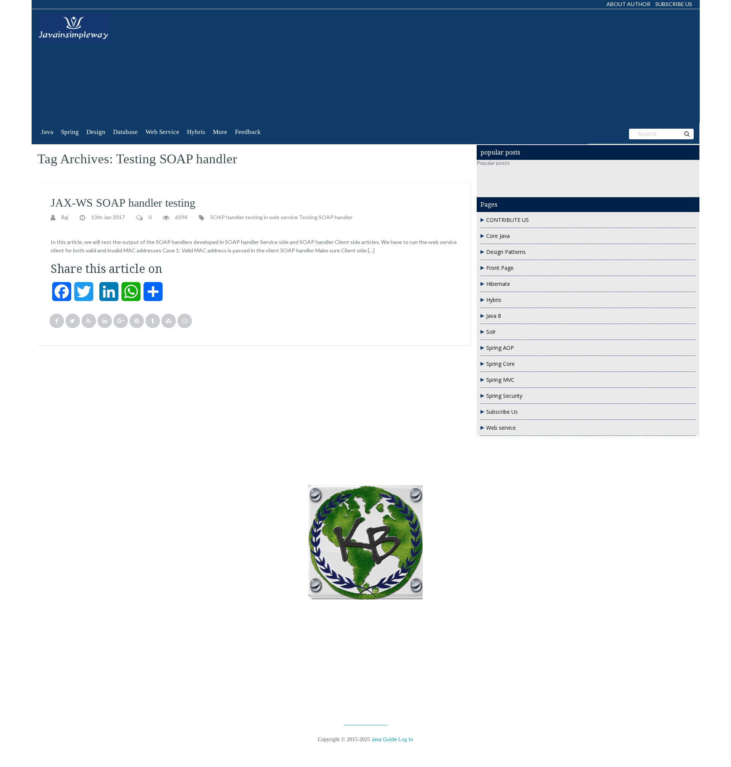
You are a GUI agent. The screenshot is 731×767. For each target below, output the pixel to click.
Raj (64, 217)
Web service (501, 427)
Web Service (162, 132)
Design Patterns (506, 251)
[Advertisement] (282, 66)
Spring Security (504, 395)
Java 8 (493, 315)
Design (95, 132)
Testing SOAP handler (326, 217)
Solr (491, 331)
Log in (405, 739)
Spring (70, 132)
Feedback (248, 132)
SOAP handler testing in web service (254, 217)
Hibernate (498, 283)
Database (125, 132)
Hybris (196, 132)
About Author (628, 4)
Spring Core (500, 363)
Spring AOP (500, 347)
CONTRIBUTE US (507, 219)
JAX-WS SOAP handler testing (123, 202)
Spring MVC (500, 379)
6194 (181, 217)
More (220, 132)
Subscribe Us (673, 4)
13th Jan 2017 (108, 217)
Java (47, 132)
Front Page (500, 267)
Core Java (498, 235)
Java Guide (384, 739)
